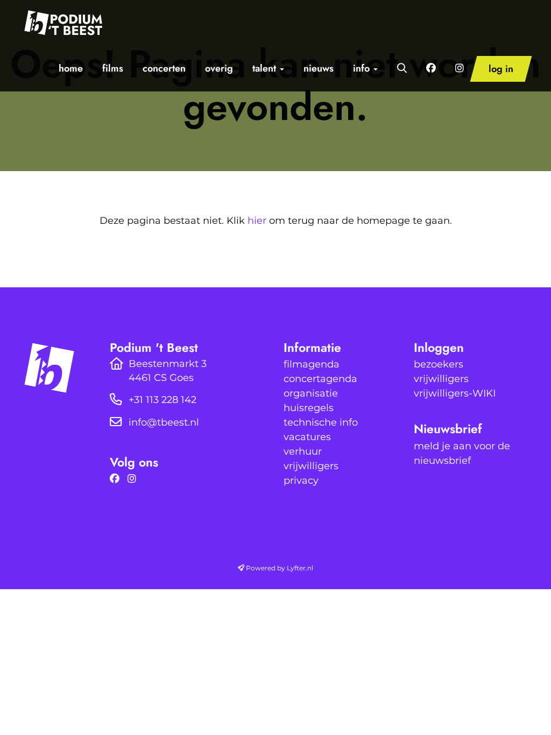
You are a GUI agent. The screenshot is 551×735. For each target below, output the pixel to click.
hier (257, 221)
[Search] (401, 68)
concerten (164, 68)
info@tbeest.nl (164, 422)
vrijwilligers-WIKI (455, 393)
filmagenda (312, 364)
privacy (301, 480)
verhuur (303, 451)
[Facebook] (117, 479)
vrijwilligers (311, 466)
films (112, 68)
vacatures (307, 437)
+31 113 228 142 (162, 400)
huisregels (309, 408)
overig (219, 68)
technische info (321, 422)
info (362, 68)
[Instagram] (135, 479)
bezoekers (438, 364)
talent (265, 68)
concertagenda (320, 379)
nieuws (318, 68)
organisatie (311, 393)
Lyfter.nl (300, 568)
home (71, 68)
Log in (501, 69)
